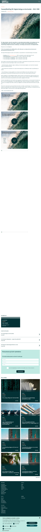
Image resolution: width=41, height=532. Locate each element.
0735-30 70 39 (4, 325)
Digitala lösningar (3, 492)
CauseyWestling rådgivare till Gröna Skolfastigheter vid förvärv (29, 472)
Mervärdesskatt (3, 486)
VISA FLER (37, 477)
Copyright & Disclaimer (4, 508)
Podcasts (22, 486)
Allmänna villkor (3, 506)
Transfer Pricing (3, 490)
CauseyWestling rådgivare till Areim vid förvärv (10, 448)
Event (22, 485)
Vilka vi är (2, 497)
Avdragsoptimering (3, 485)
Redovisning (2, 493)
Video (22, 489)
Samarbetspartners (3, 502)
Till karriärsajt (23, 497)
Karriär (22, 496)
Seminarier (22, 487)
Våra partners (3, 500)
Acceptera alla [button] (32, 522)
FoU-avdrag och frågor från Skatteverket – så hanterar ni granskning (10, 472)
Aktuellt (22, 482)
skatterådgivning (13, 55)
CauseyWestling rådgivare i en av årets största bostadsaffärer (30, 448)
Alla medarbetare (3, 501)
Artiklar (2, 6)
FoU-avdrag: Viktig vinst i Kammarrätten (7, 333)
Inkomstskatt (3, 484)
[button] (14, 530)
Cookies (2, 509)
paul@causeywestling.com (5, 324)
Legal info (2, 505)
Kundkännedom (3, 511)
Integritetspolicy (3, 510)
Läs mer (18, 521)
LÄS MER (16, 400)
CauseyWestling (10, 11)
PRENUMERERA (20, 371)
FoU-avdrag (2, 491)
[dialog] (20, 524)
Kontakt (2, 499)
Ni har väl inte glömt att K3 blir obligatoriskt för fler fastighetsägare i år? (30, 422)
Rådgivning (3, 482)
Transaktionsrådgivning (4, 489)
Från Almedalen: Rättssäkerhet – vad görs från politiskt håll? (11, 339)
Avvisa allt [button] (32, 525)
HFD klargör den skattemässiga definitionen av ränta (9, 344)
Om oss (2, 496)
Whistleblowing (3, 512)
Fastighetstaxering (3, 487)
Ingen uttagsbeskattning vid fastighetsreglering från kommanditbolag (8, 423)
